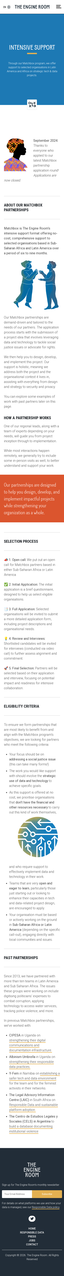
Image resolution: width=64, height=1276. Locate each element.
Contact (32, 1244)
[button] (5, 7)
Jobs (32, 1240)
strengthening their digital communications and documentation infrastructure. (30, 1045)
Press (32, 1236)
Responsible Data (32, 1232)
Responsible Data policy (45, 1207)
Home (32, 1228)
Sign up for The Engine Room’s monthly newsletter (30, 1184)
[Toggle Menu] (58, 6)
